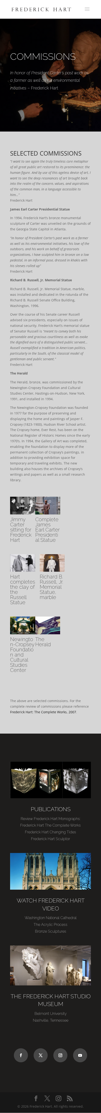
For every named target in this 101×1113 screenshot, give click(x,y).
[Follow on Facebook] (21, 1055)
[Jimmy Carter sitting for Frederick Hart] (22, 513)
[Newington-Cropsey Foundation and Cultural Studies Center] (22, 633)
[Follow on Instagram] (60, 1055)
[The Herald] (47, 633)
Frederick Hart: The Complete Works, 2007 (43, 712)
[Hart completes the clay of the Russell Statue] (22, 570)
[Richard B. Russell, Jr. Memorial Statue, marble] (52, 570)
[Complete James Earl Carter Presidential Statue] (47, 513)
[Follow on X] (41, 1055)
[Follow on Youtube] (80, 1055)
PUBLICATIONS (50, 809)
